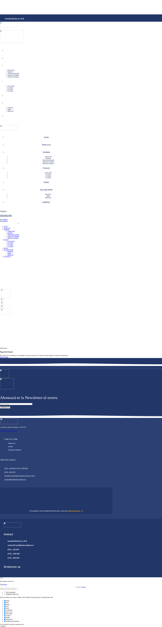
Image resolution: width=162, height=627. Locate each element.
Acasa (6, 50)
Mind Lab (10, 111)
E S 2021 (10, 89)
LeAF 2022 (11, 86)
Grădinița (7, 65)
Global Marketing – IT (75, 511)
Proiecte (7, 81)
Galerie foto (11, 70)
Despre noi (8, 58)
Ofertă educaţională (13, 73)
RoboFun (11, 107)
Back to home (4, 357)
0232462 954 (6, 215)
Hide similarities (11, 592)
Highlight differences (12, 594)
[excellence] (4, 219)
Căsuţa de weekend (13, 75)
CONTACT (8, 115)
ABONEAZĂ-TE (5, 407)
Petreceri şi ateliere (13, 77)
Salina (9, 109)
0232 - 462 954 (11, 124)
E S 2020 (10, 91)
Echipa (6, 95)
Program (10, 72)
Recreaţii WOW (10, 103)
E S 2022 (10, 87)
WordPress (83, 587)
